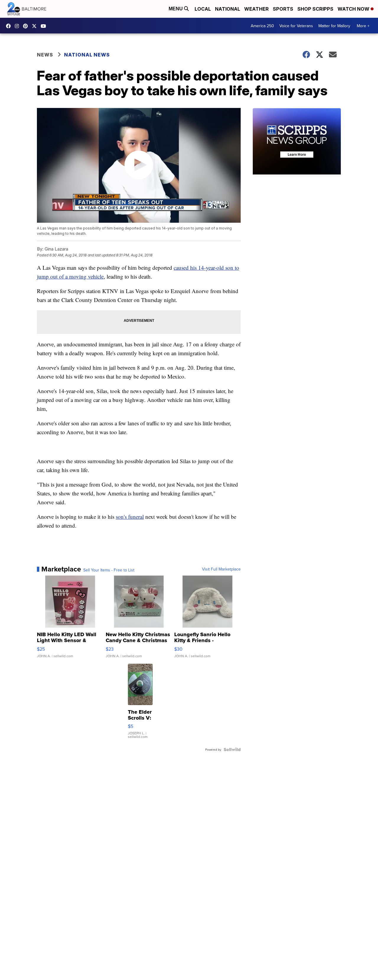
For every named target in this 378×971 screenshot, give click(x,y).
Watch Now (354, 9)
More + (363, 26)
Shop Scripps (315, 9)
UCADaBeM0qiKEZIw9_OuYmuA (45, 26)
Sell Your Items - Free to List (108, 570)
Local (203, 9)
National (227, 9)
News (45, 55)
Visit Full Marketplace (221, 569)
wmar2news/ (10, 26)
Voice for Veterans (296, 26)
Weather (256, 9)
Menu (176, 8)
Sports (283, 9)
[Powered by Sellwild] (232, 749)
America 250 (262, 26)
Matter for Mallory (334, 26)
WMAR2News (27, 26)
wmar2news (18, 26)
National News (87, 55)
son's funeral (130, 516)
